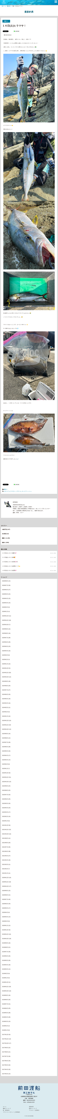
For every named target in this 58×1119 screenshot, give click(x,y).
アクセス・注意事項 (34, 1110)
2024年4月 (5, 703)
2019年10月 (5, 938)
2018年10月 (5, 991)
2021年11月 (5, 829)
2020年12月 (5, 877)
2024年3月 (5, 707)
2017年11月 (5, 1039)
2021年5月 (5, 855)
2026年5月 (5, 594)
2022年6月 (5, 799)
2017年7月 (5, 1056)
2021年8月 (5, 842)
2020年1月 (5, 925)
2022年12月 (5, 772)
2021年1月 (5, 873)
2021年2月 (5, 868)
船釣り (4, 542)
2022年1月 (5, 820)
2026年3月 (5, 602)
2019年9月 (5, 943)
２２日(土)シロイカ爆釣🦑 (9, 553)
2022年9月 (5, 786)
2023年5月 (5, 751)
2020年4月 (5, 912)
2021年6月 (5, 851)
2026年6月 (5, 589)
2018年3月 (5, 1021)
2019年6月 (5, 956)
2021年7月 (5, 847)
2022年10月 (5, 781)
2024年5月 (5, 698)
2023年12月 (5, 720)
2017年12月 (5, 1034)
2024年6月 (5, 694)
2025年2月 (5, 659)
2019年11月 (5, 934)
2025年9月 (5, 629)
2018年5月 (5, 1012)
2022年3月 (5, 812)
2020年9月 (5, 890)
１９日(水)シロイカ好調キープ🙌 (11, 566)
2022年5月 (5, 803)
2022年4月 (5, 807)
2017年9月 (5, 1047)
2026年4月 (5, 598)
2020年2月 (5, 921)
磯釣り (6, 21)
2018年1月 (5, 1030)
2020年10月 (5, 886)
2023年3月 (5, 759)
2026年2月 (5, 607)
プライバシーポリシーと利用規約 (11, 1112)
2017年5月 (5, 1065)
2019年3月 (5, 969)
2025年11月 (5, 620)
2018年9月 (5, 995)
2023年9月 (5, 733)
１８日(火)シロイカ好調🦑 (9, 570)
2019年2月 (5, 973)
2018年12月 (5, 982)
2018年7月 (5, 1004)
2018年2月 (5, 1025)
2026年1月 (5, 611)
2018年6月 (5, 1008)
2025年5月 (5, 646)
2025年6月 (5, 642)
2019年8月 (5, 947)
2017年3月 (5, 1073)
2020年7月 (5, 899)
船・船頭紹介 (6, 1110)
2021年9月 (5, 838)
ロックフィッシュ (27, 491)
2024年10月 (5, 677)
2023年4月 (5, 755)
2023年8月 (5, 738)
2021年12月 (5, 825)
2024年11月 (5, 672)
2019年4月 (5, 964)
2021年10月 (5, 834)
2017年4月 (5, 1069)
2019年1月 (5, 977)
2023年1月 (5, 768)
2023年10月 (5, 729)
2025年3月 (5, 655)
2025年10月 (5, 624)
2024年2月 (5, 711)
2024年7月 (5, 690)
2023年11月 (5, 725)
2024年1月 (5, 716)
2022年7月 (5, 794)
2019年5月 (5, 960)
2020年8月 (5, 895)
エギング (6, 491)
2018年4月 (5, 1017)
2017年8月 (5, 1052)
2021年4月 (5, 860)
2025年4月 (5, 650)
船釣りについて (33, 1108)
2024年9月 (5, 681)
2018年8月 (5, 999)
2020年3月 (5, 916)
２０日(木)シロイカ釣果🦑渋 (10, 561)
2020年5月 (5, 908)
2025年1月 (5, 664)
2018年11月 (5, 986)
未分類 (4, 533)
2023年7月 (5, 742)
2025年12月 (5, 616)
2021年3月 (5, 864)
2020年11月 (5, 882)
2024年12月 (5, 668)
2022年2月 (5, 816)
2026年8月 (5, 581)
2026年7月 (5, 585)
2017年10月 (5, 1043)
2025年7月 (5, 637)
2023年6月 (5, 746)
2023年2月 (5, 764)
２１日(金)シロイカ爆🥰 (8, 557)
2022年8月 (5, 790)
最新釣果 (31, 1106)
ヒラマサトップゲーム (15, 491)
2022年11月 (5, 777)
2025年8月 (5, 633)
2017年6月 (5, 1060)
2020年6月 (5, 903)
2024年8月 (5, 685)
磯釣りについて (7, 1108)
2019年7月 (5, 951)
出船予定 (4, 529)
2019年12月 (5, 930)
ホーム (4, 1106)
